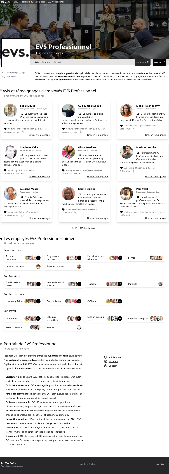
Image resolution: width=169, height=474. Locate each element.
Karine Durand (86, 188)
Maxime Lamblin (146, 147)
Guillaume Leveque (89, 105)
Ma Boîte (5, 1)
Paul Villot (142, 188)
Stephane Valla (29, 147)
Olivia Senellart (87, 147)
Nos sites (160, 464)
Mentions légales (87, 464)
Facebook (113, 361)
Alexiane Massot (29, 188)
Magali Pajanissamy (148, 105)
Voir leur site (115, 357)
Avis (37, 62)
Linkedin (113, 365)
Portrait (58, 62)
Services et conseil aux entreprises (29, 2)
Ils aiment (47, 62)
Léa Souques (27, 105)
